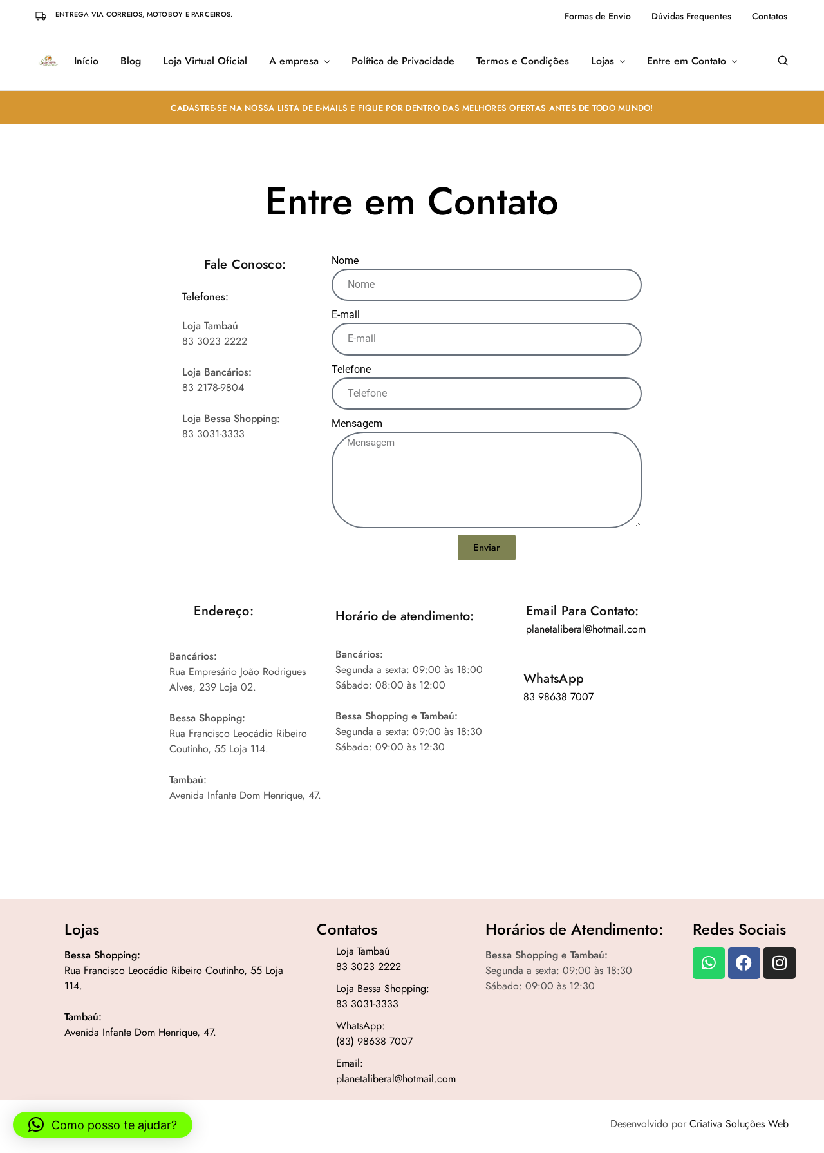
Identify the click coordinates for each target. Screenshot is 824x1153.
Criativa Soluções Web (739, 1123)
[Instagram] (779, 963)
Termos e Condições (522, 61)
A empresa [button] (294, 61)
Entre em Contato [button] (686, 61)
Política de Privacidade (402, 61)
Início (86, 61)
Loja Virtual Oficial (205, 61)
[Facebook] (744, 963)
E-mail (346, 315)
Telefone (351, 369)
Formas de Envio (598, 16)
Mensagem (357, 423)
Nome (345, 260)
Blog (130, 61)
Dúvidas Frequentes (691, 16)
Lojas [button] (602, 61)
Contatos (769, 16)
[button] (102, 1125)
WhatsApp (553, 678)
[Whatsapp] (709, 963)
